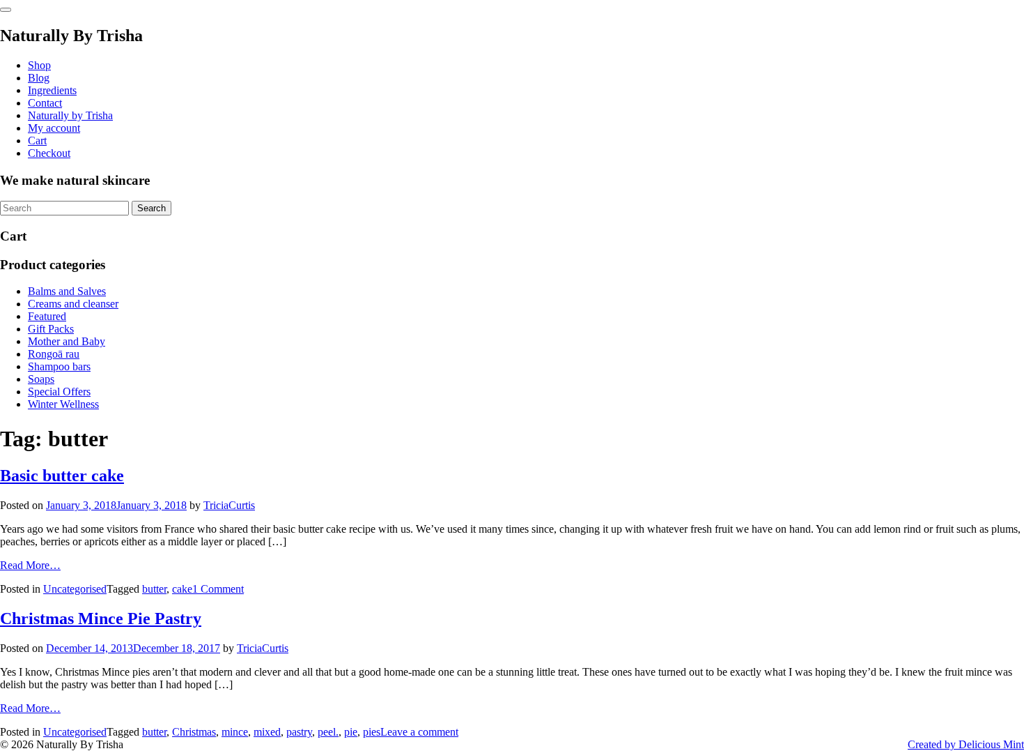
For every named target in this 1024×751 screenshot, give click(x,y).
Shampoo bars (59, 366)
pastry (299, 732)
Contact (45, 103)
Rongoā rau (53, 354)
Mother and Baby (66, 341)
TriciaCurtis (229, 505)
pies (371, 732)
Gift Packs (51, 329)
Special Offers (59, 391)
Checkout (49, 153)
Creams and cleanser (73, 304)
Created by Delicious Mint (966, 744)
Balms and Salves (67, 291)
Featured (47, 316)
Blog (38, 78)
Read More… (30, 565)
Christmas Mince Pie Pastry (100, 618)
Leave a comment (419, 732)
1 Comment (218, 589)
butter (154, 589)
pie (350, 732)
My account (54, 128)
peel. (328, 732)
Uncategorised (75, 589)
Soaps (41, 379)
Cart (37, 140)
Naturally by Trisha (70, 115)
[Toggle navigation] (5, 10)
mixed (267, 732)
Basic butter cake (62, 475)
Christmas (194, 732)
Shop (39, 65)
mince (235, 732)
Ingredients (52, 90)
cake (182, 589)
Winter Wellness (63, 404)
